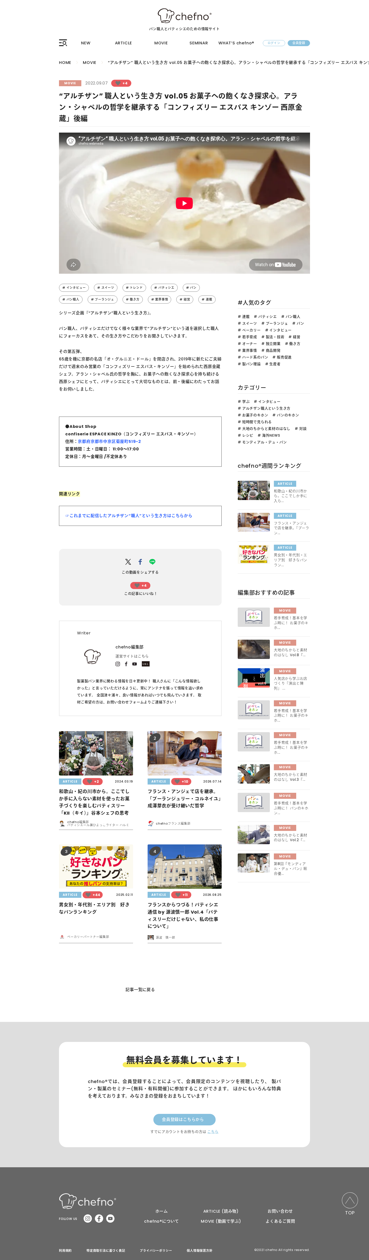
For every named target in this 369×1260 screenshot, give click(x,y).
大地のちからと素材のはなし (266, 428)
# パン (191, 287)
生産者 (274, 364)
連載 (246, 316)
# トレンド (134, 287)
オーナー (249, 343)
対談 (302, 428)
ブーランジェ (277, 323)
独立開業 (273, 343)
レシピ (247, 435)
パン (300, 323)
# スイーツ (105, 287)
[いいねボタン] (118, 83)
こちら (212, 1131)
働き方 (294, 343)
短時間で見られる (257, 422)
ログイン (274, 43)
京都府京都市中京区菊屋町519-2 (109, 441)
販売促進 (284, 357)
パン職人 (293, 316)
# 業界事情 (159, 299)
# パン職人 (70, 299)
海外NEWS (271, 435)
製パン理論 (251, 364)
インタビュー (280, 330)
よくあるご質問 (280, 1221)
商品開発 (273, 350)
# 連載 (207, 299)
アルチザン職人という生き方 (266, 408)
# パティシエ (164, 287)
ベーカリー (251, 330)
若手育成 (249, 337)
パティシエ (267, 316)
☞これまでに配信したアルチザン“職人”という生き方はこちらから (129, 516)
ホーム (161, 1211)
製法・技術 (275, 337)
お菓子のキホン (255, 415)
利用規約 (65, 1250)
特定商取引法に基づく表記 (106, 1250)
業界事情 (249, 350)
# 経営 (184, 299)
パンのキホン (288, 415)
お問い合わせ (280, 1211)
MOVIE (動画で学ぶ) (221, 1221)
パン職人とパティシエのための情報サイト (184, 28)
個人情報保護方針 (199, 1250)
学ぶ (246, 401)
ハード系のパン (255, 357)
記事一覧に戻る (140, 990)
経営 (296, 337)
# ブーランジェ (102, 299)
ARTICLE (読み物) (221, 1211)
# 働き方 (133, 299)
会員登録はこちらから (183, 1119)
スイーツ (249, 323)
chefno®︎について (161, 1221)
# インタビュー (74, 287)
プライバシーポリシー (156, 1250)
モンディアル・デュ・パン (264, 442)
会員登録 (298, 43)
